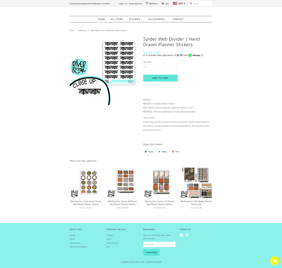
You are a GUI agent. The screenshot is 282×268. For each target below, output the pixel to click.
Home (101, 19)
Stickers (135, 19)
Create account (135, 3)
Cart (167, 3)
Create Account (112, 243)
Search (72, 235)
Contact (178, 19)
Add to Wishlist (153, 85)
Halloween (82, 30)
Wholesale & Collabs (78, 246)
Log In (108, 239)
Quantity (147, 61)
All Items (117, 19)
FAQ (108, 246)
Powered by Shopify (153, 262)
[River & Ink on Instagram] (186, 236)
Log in (121, 3)
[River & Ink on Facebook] (181, 236)
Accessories (156, 19)
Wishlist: (153, 3)
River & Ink (140, 262)
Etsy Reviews (75, 243)
